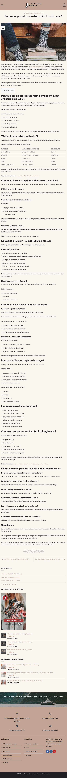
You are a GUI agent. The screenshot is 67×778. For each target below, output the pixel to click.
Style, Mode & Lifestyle (8, 584)
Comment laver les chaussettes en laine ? (49, 559)
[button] (2, 5)
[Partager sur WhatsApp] (25, 551)
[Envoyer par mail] (35, 551)
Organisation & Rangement (10, 577)
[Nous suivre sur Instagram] (51, 751)
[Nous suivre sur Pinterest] (54, 751)
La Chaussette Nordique (29, 774)
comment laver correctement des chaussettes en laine (31, 464)
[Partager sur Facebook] (28, 551)
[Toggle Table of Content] (11, 90)
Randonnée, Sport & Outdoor (10, 581)
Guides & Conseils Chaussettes (33, 13)
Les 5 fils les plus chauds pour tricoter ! (17, 559)
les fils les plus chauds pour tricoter (28, 176)
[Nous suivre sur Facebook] (47, 751)
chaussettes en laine (37, 67)
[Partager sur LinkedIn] (42, 551)
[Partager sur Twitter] (31, 551)
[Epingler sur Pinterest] (38, 551)
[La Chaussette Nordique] (33, 5)
